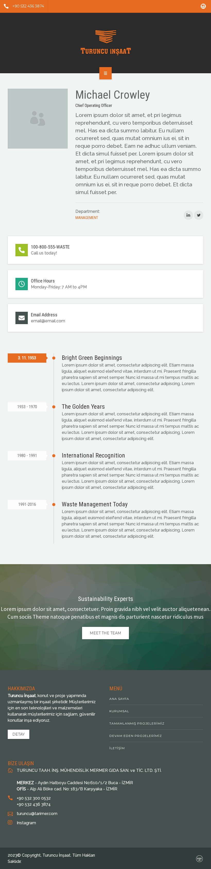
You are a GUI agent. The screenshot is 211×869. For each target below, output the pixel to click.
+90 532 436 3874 (28, 6)
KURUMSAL (119, 711)
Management (86, 217)
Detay (18, 734)
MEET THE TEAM (105, 633)
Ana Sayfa (119, 699)
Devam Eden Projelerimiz (135, 736)
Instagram (26, 822)
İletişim (117, 748)
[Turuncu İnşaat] (105, 42)
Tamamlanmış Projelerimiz (136, 723)
